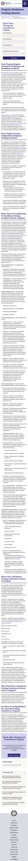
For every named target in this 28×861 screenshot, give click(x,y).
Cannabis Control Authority (16, 123)
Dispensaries (14, 830)
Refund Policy (14, 854)
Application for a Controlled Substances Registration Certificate (13, 621)
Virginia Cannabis (5, 16)
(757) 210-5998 (17, 3)
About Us (14, 844)
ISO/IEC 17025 (10, 232)
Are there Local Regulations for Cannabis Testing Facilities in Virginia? (13, 803)
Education (14, 825)
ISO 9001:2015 (16, 558)
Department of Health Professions (12, 153)
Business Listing (14, 840)
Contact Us (14, 847)
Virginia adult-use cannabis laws (9, 115)
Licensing (9, 18)
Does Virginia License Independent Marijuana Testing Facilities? (11, 782)
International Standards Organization (11, 235)
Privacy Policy (14, 849)
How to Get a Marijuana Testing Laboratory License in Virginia (14, 792)
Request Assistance (14, 755)
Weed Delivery (14, 832)
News (14, 820)
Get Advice (14, 58)
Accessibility (14, 859)
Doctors (14, 835)
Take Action (14, 823)
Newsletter (14, 837)
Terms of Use (14, 852)
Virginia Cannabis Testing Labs (10, 765)
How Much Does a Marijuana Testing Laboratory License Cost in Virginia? (12, 798)
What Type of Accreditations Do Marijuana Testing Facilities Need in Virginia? (13, 787)
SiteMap (14, 857)
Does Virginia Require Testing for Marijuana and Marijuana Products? (11, 776)
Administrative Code (9, 72)
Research (14, 842)
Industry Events (14, 827)
